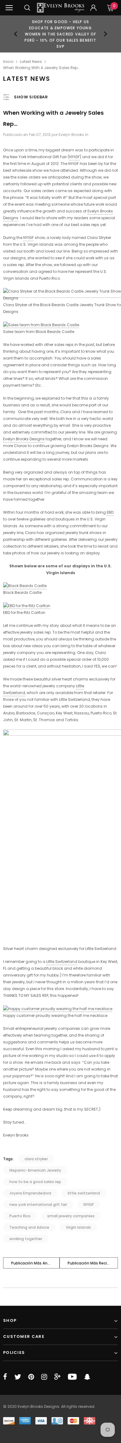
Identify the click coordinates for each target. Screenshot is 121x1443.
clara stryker (36, 1158)
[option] (60, 33)
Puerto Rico (20, 1216)
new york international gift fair (38, 1204)
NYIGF (74, 156)
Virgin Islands (78, 1227)
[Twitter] (17, 1376)
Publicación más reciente (92, 1263)
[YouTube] (72, 1376)
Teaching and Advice (29, 1227)
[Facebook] (5, 1376)
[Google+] (57, 1376)
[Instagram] (44, 1376)
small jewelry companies (71, 1216)
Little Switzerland (61, 961)
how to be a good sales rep (35, 1181)
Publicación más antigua (34, 1263)
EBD (110, 512)
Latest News (31, 61)
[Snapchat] (87, 1376)
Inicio (8, 61)
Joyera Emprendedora (30, 1193)
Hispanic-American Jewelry (35, 1170)
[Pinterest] (31, 1376)
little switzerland (84, 1193)
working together (25, 1238)
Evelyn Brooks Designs (24, 439)
